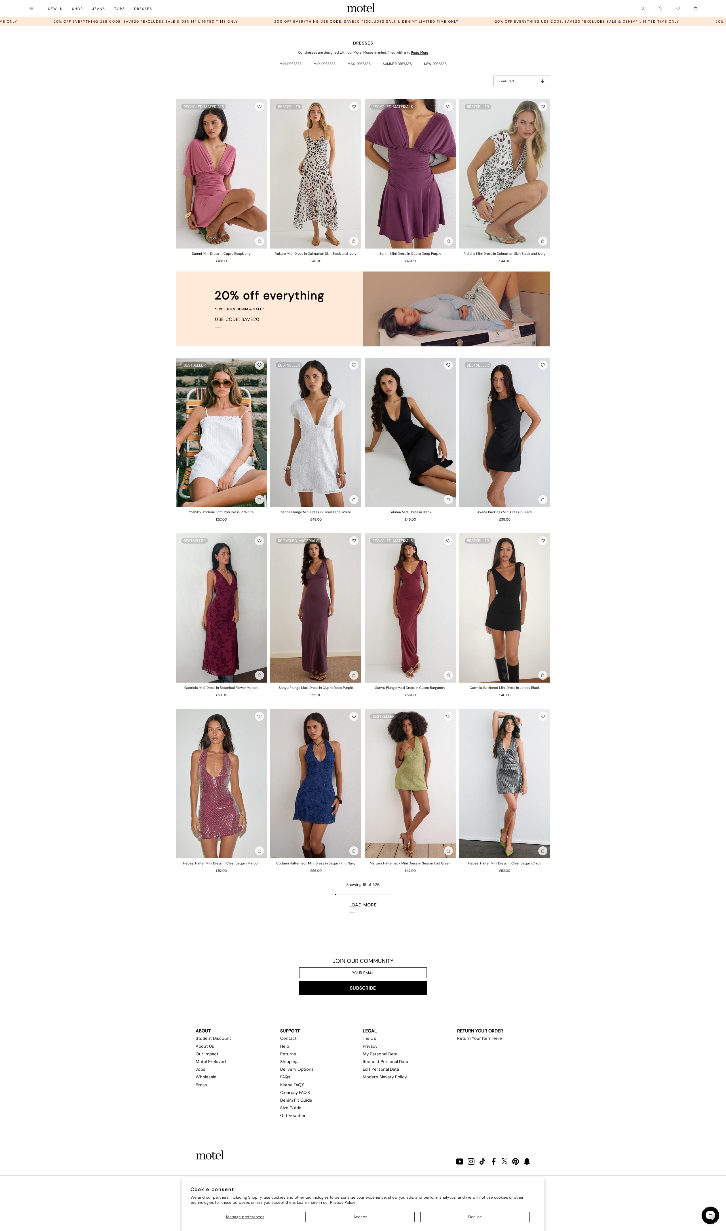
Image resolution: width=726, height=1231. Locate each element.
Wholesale (206, 1077)
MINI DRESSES (290, 64)
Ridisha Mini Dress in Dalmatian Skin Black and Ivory (505, 253)
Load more (363, 905)
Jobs (200, 1069)
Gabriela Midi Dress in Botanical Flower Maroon (221, 687)
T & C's (369, 1038)
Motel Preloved (211, 1061)
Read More (419, 52)
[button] (259, 106)
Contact (288, 1038)
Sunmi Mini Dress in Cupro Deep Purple (410, 253)
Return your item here (479, 1038)
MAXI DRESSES (359, 64)
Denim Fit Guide (296, 1100)
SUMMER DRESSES (397, 64)
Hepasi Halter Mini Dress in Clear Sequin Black (504, 863)
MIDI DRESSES (324, 64)
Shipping (288, 1061)
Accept (360, 1216)
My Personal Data (380, 1054)
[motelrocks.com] (361, 8)
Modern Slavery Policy (385, 1077)
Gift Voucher (293, 1115)
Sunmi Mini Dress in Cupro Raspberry (221, 253)
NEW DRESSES (435, 64)
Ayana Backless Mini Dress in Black (504, 512)
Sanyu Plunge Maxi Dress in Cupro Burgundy (410, 687)
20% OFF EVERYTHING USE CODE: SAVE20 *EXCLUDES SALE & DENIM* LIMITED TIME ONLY (235, 21)
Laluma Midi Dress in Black (410, 512)
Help (284, 1046)
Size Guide (290, 1108)
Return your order (480, 1031)
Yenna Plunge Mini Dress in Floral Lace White (316, 512)
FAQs (285, 1077)
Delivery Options (297, 1069)
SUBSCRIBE (363, 988)
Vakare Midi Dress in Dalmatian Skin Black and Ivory (315, 253)
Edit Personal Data (381, 1069)
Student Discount (213, 1038)
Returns (288, 1054)
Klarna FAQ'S (292, 1085)
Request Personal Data (385, 1061)
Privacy (370, 1046)
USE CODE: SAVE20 (237, 319)
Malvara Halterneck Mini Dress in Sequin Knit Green (410, 863)
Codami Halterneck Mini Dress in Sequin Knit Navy (316, 863)
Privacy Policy (342, 1202)
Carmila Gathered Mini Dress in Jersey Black (505, 687)
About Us (205, 1046)
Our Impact (207, 1054)
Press (201, 1085)
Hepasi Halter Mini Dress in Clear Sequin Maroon (221, 863)
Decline (475, 1216)
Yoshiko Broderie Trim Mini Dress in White (221, 512)
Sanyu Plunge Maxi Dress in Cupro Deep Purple (316, 687)
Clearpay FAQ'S (295, 1092)
